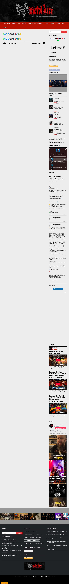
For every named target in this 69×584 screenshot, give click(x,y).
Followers (53, 431)
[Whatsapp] (3, 34)
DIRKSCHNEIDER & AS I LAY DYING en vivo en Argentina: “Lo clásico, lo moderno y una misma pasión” (12, 547)
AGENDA (58, 23)
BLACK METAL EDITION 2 (58, 105)
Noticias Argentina (29, 540)
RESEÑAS (19, 23)
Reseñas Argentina (29, 543)
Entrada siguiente (36, 43)
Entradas (55, 102)
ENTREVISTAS (14, 23)
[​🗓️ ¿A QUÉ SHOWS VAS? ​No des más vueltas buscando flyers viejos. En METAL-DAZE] (58, 299)
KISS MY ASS (56, 122)
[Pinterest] (15, 34)
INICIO (4, 23)
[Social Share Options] (66, 214)
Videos (52, 430)
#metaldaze (51, 208)
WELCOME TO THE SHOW (32, 23)
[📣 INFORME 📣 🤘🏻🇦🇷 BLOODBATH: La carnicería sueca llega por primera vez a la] (58, 334)
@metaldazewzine (57, 426)
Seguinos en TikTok (61, 428)
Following (57, 430)
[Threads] (10, 34)
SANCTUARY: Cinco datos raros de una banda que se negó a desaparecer (56, 542)
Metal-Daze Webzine (55, 177)
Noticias (38, 537)
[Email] (19, 34)
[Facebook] (6, 34)
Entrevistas (39, 534)
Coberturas (34, 531)
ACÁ (63, 142)
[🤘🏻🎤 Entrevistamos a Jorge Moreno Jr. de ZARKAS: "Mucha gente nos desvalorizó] (58, 317)
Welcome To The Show (39, 543)
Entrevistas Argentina (29, 537)
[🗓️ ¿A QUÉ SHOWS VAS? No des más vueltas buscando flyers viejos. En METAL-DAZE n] (58, 447)
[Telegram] (5, 34)
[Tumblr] (13, 34)
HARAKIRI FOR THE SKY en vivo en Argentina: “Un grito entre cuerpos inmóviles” (12, 555)
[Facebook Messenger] (8, 34)
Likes (59, 431)
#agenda (63, 208)
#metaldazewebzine (57, 208)
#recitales (51, 209)
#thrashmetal (57, 276)
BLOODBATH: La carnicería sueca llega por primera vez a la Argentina (56, 537)
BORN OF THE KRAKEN (58, 129)
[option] (58, 83)
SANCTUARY (56, 114)
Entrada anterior (12, 43)
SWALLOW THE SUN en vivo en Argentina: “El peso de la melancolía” (57, 546)
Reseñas (36, 540)
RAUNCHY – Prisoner (50, 549)
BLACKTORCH (56, 98)
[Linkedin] (17, 34)
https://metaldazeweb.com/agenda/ (56, 206)
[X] (12, 34)
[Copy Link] (20, 34)
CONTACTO (5, 27)
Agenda (27, 531)
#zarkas (63, 275)
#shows (54, 209)
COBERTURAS (24, 23)
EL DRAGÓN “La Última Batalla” (10, 539)
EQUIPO (63, 23)
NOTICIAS (8, 23)
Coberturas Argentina (30, 534)
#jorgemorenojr (52, 276)
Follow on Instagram (58, 288)
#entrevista (51, 277)
